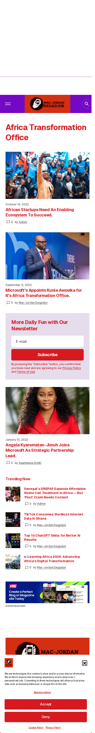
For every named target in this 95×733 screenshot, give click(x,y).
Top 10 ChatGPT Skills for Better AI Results (52, 537)
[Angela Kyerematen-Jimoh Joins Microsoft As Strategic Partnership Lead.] (47, 410)
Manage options (42, 692)
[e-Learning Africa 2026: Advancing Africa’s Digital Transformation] (13, 562)
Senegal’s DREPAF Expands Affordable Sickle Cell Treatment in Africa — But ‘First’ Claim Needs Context (55, 493)
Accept (45, 704)
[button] (84, 662)
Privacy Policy (53, 727)
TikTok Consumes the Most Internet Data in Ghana (53, 516)
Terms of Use (26, 371)
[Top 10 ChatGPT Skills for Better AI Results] (13, 540)
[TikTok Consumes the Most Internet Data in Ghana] (13, 519)
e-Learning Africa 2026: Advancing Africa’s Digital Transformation (52, 559)
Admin (41, 503)
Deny (46, 717)
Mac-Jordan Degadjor (51, 525)
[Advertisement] (47, 47)
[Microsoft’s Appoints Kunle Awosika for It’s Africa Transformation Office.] (47, 255)
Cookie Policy (36, 727)
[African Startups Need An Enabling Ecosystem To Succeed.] (47, 175)
